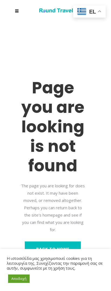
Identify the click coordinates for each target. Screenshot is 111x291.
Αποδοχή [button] (18, 278)
